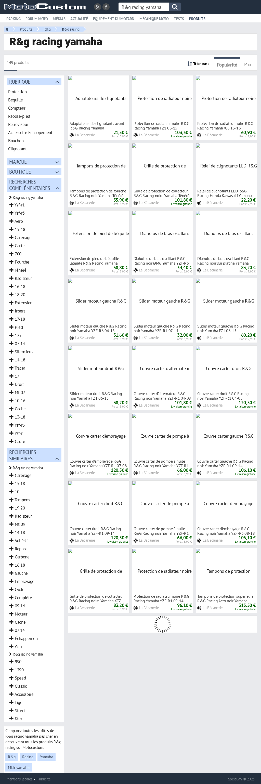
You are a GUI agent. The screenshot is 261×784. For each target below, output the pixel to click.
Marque (18, 162)
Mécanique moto (154, 19)
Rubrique (19, 82)
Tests (179, 19)
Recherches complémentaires (29, 184)
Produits (197, 19)
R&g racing (70, 29)
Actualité (79, 19)
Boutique (20, 171)
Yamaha (46, 757)
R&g (47, 29)
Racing (28, 757)
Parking (13, 19)
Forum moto (36, 19)
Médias (59, 19)
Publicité (44, 779)
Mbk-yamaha (18, 767)
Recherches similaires (22, 455)
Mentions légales (19, 779)
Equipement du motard (113, 19)
